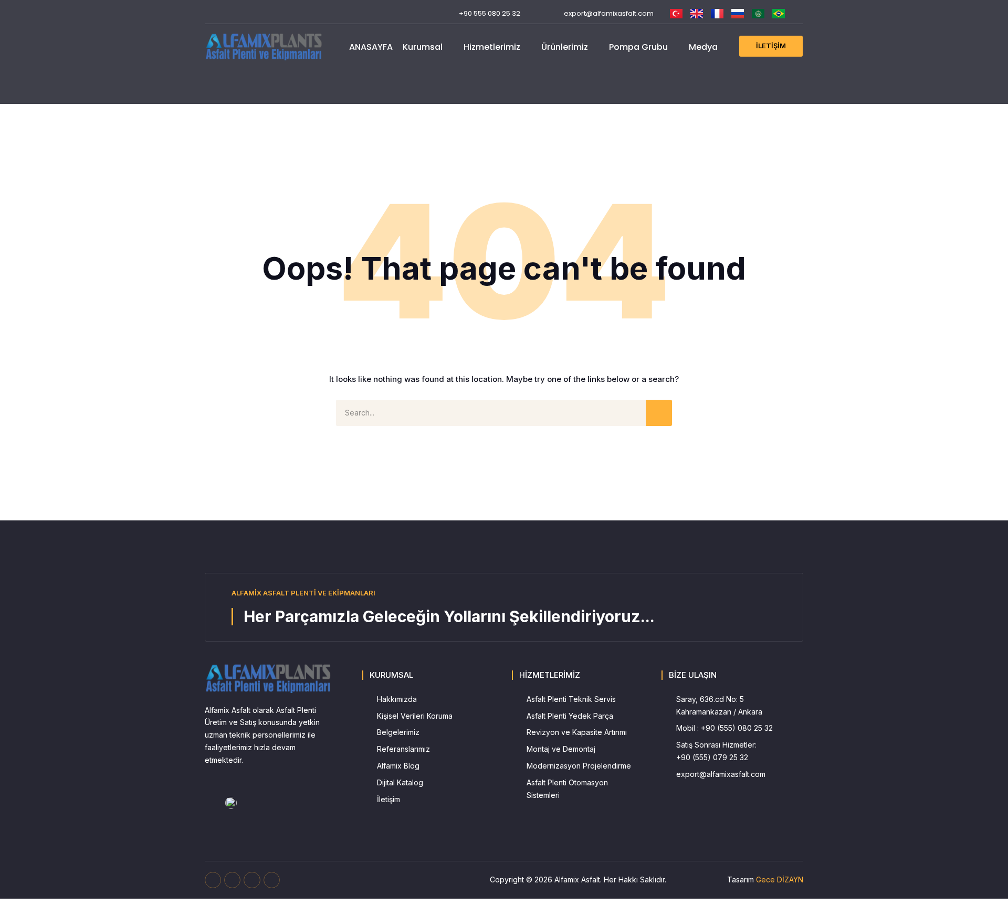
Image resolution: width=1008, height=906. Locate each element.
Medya (703, 47)
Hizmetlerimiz (492, 47)
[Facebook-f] (213, 880)
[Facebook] (210, 13)
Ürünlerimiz (564, 47)
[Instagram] (242, 13)
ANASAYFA (371, 47)
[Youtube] (226, 13)
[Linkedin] (259, 13)
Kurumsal (423, 47)
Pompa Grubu (638, 47)
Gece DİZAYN (779, 879)
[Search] (659, 413)
